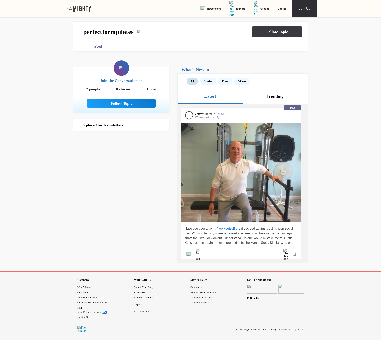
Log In (282, 8)
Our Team (82, 292)
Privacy (292, 329)
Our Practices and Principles (92, 302)
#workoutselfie (227, 228)
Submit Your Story (144, 287)
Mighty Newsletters (201, 297)
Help (80, 307)
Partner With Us (142, 292)
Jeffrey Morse (204, 113)
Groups (264, 8)
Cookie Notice (85, 317)
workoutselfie (203, 117)
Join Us (304, 8)
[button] (277, 31)
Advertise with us (143, 297)
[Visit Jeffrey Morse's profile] (189, 115)
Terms (301, 329)
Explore (240, 8)
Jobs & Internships (87, 297)
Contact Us (196, 287)
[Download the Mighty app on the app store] (262, 289)
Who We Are (84, 287)
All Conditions (142, 311)
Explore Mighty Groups (203, 292)
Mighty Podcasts (199, 302)
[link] (79, 8)
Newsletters (214, 8)
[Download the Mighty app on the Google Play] (293, 289)
